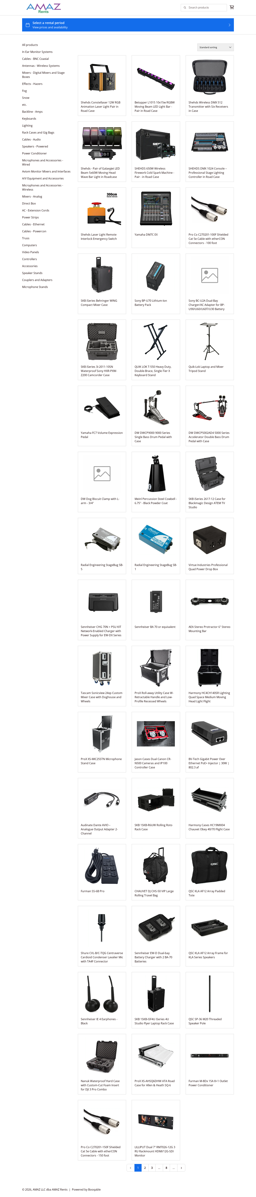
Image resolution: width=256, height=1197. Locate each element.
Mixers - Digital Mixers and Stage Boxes (43, 75)
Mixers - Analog (32, 196)
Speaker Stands (32, 273)
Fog (24, 91)
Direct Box (29, 203)
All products (30, 45)
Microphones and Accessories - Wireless (42, 187)
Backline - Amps (32, 112)
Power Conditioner (34, 153)
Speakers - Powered (35, 146)
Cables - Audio (31, 139)
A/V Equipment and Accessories (43, 178)
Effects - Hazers (32, 84)
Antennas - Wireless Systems (41, 66)
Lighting (27, 125)
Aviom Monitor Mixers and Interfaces (46, 171)
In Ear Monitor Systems (37, 52)
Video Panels (30, 252)
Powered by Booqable (86, 1189)
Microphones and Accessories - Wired (42, 162)
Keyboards (29, 118)
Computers (29, 245)
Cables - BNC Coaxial (35, 59)
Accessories (30, 266)
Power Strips (30, 217)
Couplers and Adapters (37, 280)
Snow (25, 98)
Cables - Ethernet (33, 224)
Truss (25, 238)
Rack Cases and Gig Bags (38, 132)
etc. (24, 105)
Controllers (29, 259)
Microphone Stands (35, 287)
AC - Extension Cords (35, 210)
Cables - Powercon (34, 231)
